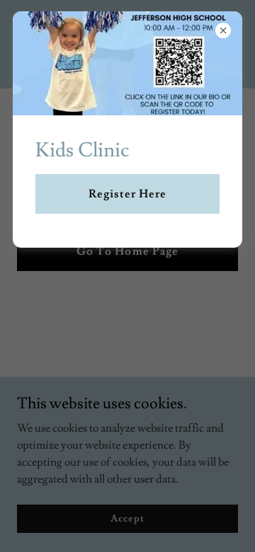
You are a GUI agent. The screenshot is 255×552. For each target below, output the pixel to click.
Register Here (127, 194)
